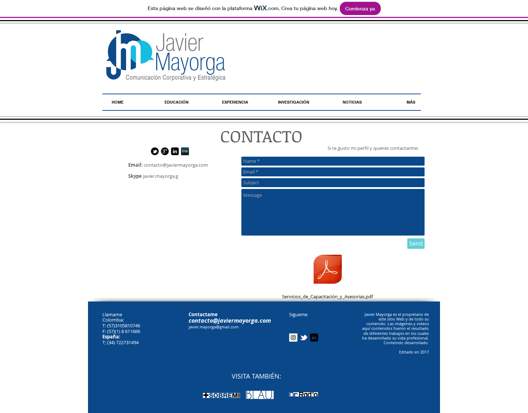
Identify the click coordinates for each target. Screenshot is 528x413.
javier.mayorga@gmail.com (213, 326)
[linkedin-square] (175, 151)
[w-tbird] (304, 337)
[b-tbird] (155, 151)
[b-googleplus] (165, 151)
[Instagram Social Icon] (293, 337)
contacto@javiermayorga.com (176, 165)
